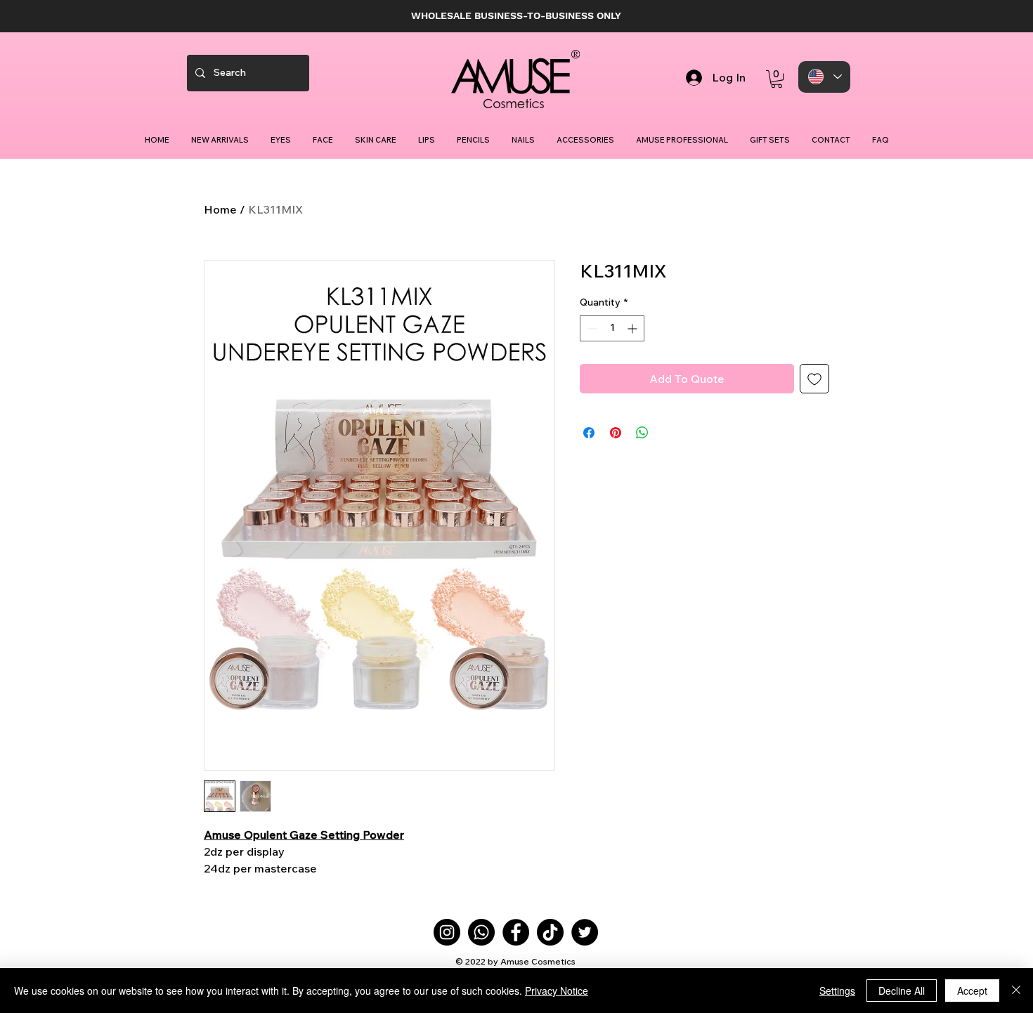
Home (220, 209)
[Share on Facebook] (588, 432)
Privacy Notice (556, 990)
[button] (776, 79)
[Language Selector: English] (824, 77)
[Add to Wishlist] (814, 378)
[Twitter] (584, 932)
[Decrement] (590, 328)
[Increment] (633, 328)
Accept (972, 990)
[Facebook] (515, 932)
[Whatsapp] (481, 932)
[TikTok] (550, 932)
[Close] (1016, 990)
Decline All (901, 990)
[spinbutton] (612, 328)
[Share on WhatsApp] (642, 432)
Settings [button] (837, 990)
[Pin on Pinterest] (615, 432)
